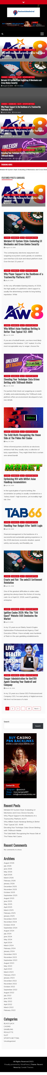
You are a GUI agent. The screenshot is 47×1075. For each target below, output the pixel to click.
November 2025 (10, 886)
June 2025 (8, 898)
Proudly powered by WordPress (17, 1061)
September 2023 (10, 957)
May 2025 (8, 901)
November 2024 (10, 918)
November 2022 (10, 980)
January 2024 (9, 948)
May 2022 (8, 998)
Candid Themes (27, 1064)
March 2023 (9, 968)
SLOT (20, 48)
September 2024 (10, 924)
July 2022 (7, 992)
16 (29, 705)
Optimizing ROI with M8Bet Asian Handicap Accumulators (20, 476)
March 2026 (9, 874)
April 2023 (8, 965)
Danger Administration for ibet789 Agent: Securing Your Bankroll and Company (20, 678)
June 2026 (8, 865)
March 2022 (9, 1004)
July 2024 (7, 930)
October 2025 (9, 889)
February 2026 (10, 877)
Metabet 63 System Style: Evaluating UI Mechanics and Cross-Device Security (21, 80)
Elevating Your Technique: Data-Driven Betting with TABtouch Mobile (21, 52)
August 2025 (9, 895)
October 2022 (9, 983)
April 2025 (8, 903)
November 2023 (10, 954)
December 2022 (10, 977)
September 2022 (10, 986)
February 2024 (10, 945)
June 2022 (8, 995)
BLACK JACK (9, 1020)
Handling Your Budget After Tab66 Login (23, 522)
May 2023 (8, 962)
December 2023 (10, 951)
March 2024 (9, 942)
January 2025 (9, 912)
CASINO (5, 48)
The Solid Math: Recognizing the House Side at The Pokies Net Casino (22, 432)
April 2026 (8, 871)
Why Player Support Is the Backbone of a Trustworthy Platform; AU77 (21, 106)
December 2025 (10, 883)
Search (6, 718)
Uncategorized (9, 1038)
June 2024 (8, 933)
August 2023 (9, 960)
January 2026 (9, 880)
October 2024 (9, 921)
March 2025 (9, 906)
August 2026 (9, 859)
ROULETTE (8, 1029)
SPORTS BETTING (29, 48)
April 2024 (8, 939)
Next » (36, 705)
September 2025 (10, 892)
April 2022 (8, 1001)
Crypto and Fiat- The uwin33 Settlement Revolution (23, 577)
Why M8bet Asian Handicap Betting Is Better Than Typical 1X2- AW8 (22, 130)
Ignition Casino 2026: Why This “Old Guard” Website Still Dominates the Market (21, 612)
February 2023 (10, 971)
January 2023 (9, 974)
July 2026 (7, 862)
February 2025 (10, 909)
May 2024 (8, 936)
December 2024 (10, 915)
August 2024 (9, 927)
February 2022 (10, 1007)
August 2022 (9, 989)
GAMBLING (13, 48)
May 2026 (8, 868)
